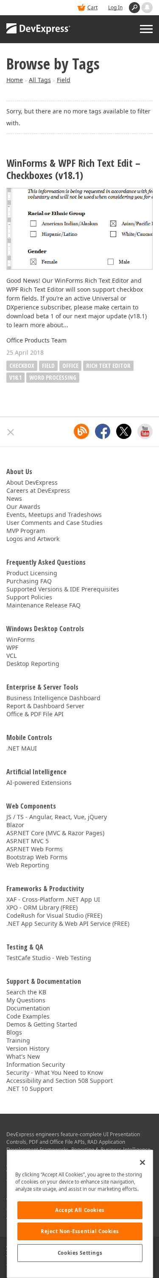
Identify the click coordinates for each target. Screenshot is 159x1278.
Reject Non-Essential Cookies (80, 1231)
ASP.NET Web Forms (34, 849)
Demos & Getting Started (41, 1024)
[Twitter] (123, 431)
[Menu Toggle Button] (146, 29)
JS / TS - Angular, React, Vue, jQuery (56, 817)
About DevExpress (32, 482)
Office (70, 366)
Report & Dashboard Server (45, 706)
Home (14, 80)
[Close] (142, 1162)
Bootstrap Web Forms (36, 857)
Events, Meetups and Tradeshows (54, 515)
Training (18, 1040)
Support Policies (29, 597)
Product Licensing (31, 573)
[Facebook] (102, 431)
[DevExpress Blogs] (81, 431)
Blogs (14, 1032)
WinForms (20, 639)
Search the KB (26, 992)
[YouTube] (145, 431)
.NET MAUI (21, 748)
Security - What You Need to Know (54, 1072)
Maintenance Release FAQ (43, 605)
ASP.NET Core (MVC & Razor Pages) (55, 833)
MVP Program (25, 531)
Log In (115, 7)
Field (63, 80)
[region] (80, 1214)
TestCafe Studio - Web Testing (48, 958)
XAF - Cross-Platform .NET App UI (53, 899)
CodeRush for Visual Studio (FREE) (54, 915)
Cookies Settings (80, 1253)
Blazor (15, 825)
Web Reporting (27, 865)
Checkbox (21, 366)
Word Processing (52, 377)
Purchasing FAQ (29, 581)
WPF (12, 647)
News (14, 498)
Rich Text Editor (108, 366)
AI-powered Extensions (39, 782)
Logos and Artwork (32, 539)
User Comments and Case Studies (54, 523)
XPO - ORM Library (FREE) (42, 907)
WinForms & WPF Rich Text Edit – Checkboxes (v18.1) (73, 169)
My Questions (25, 1000)
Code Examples (28, 1016)
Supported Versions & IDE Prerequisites (62, 589)
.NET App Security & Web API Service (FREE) (67, 923)
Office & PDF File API (35, 714)
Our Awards (23, 506)
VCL (11, 655)
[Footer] (10, 432)
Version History (27, 1048)
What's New (23, 1056)
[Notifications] (147, 7)
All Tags (40, 80)
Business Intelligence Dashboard (53, 698)
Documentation (28, 1008)
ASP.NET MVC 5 (27, 841)
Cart (92, 7)
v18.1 (15, 377)
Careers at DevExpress (38, 490)
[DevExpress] (38, 29)
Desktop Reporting (32, 664)
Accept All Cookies (79, 1210)
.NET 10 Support (29, 1089)
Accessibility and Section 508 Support (59, 1081)
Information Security (35, 1064)
